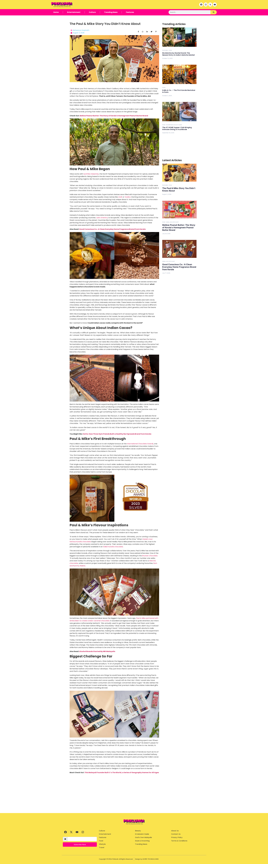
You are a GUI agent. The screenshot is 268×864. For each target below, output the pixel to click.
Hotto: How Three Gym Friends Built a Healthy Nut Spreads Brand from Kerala (117, 434)
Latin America (102, 217)
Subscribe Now (80, 844)
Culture (92, 12)
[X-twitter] (210, 5)
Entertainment (73, 12)
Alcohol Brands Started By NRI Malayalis (97, 651)
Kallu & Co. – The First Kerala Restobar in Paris (178, 91)
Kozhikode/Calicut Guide (174, 125)
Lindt (120, 197)
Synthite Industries (91, 174)
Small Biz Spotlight (172, 222)
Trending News (110, 12)
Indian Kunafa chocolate (113, 546)
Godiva (128, 197)
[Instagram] (206, 5)
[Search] (213, 12)
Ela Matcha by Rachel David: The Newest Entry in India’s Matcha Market (178, 54)
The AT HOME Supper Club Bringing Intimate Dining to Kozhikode (177, 128)
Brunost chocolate (149, 555)
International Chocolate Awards (140, 443)
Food (170, 50)
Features (130, 12)
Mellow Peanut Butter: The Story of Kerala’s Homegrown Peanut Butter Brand (114, 116)
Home (56, 12)
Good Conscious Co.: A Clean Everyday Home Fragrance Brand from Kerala (112, 229)
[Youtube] (215, 5)
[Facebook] (201, 5)
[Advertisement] (134, 797)
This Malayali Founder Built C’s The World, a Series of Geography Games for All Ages (121, 772)
